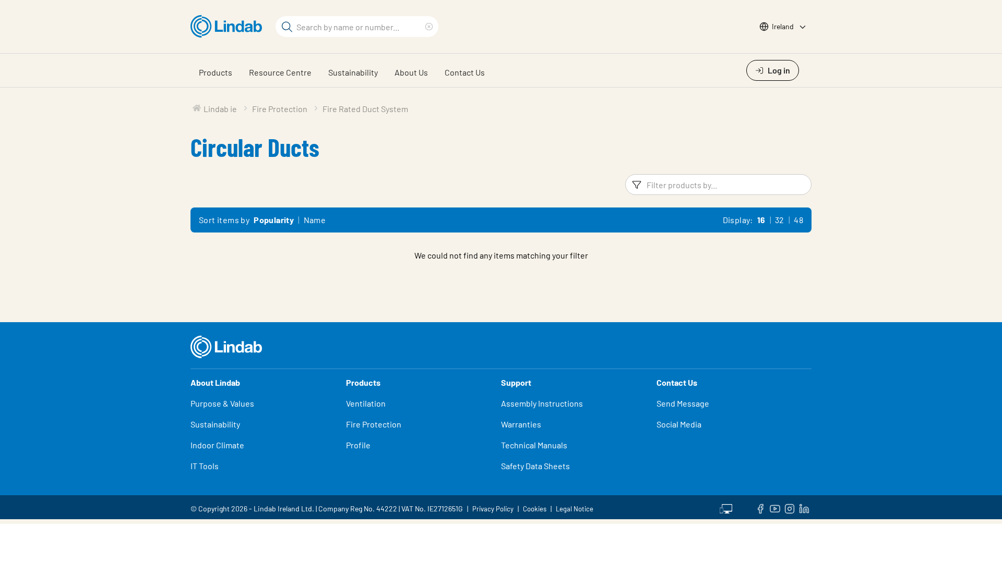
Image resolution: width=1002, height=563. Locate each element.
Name (315, 220)
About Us (411, 72)
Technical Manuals (534, 445)
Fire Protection (373, 424)
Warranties (521, 424)
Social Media (679, 424)
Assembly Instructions (542, 403)
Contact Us (465, 72)
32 (779, 220)
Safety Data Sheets (535, 466)
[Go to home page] (228, 26)
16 (761, 220)
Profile (358, 445)
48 (798, 220)
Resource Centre (280, 72)
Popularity (274, 220)
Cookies (534, 509)
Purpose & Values (222, 403)
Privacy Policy (493, 509)
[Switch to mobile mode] (726, 507)
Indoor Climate (217, 445)
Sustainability (353, 72)
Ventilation (366, 403)
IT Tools (204, 466)
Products (215, 72)
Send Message (683, 403)
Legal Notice (574, 509)
